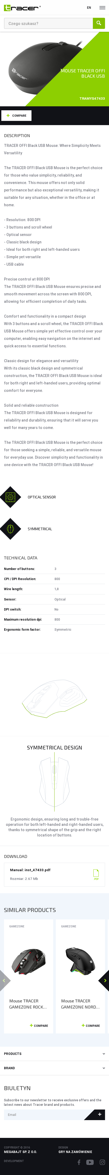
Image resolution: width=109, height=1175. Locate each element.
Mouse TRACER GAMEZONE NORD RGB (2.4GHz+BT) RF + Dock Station (78, 1004)
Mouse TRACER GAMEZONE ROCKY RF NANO (27, 1004)
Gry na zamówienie (75, 1152)
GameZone (16, 926)
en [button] (89, 8)
